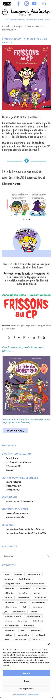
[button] (48, 644)
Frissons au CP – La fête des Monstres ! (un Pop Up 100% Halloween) (26, 420)
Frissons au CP (9, 29)
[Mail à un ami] (28, 337)
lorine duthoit (38, 621)
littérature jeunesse (33, 616)
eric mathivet (23, 593)
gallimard (23, 602)
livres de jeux (22, 621)
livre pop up (9, 621)
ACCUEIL (7, 4)
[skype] (43, 337)
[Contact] (44, 4)
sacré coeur (36, 640)
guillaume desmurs (11, 607)
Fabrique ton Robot (15, 517)
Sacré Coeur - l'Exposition (19, 502)
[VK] (19, 337)
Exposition (9, 497)
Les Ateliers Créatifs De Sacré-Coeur (25, 529)
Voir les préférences (26, 688)
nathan (12, 328)
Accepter (26, 673)
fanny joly (36, 593)
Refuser (27, 681)
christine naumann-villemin (34, 584)
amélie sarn (18, 574)
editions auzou (41, 588)
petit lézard (8, 635)
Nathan (16, 183)
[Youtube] (34, 3)
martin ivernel (29, 625)
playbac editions (23, 635)
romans (7, 640)
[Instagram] (26, 3)
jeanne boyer (37, 607)
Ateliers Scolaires (15, 509)
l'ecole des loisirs (19, 611)
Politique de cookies (19, 694)
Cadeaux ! (8, 525)
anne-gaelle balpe (23, 325)
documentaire (25, 588)
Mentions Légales (33, 694)
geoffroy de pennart (39, 602)
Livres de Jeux (13, 490)
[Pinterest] (24, 337)
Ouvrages (18, 26)
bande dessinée (24, 579)
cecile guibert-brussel (12, 584)
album (13, 325)
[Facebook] (19, 3)
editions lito (9, 593)
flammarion (8, 598)
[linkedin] (33, 337)
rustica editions (20, 640)
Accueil (5, 26)
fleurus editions (23, 598)
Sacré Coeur (12, 458)
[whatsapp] (38, 337)
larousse (34, 611)
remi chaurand (40, 635)
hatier (25, 607)
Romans (9, 470)
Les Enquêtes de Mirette (18, 462)
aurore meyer (9, 579)
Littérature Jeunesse (34, 26)
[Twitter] (10, 337)
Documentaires (13, 482)
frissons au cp (36, 325)
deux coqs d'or (10, 588)
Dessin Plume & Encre (17, 513)
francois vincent (40, 598)
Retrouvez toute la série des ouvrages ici (26, 273)
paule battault (36, 630)
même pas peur (10, 630)
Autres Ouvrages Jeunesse (20, 478)
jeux (6, 611)
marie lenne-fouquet (12, 625)
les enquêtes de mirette (13, 616)
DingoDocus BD (13, 486)
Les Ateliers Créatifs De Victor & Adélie (26, 533)
